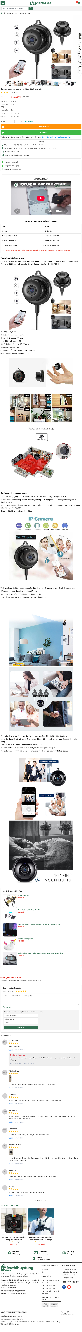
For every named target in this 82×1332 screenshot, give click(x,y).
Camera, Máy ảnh (25, 13)
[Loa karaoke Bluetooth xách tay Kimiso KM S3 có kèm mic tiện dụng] (10, 958)
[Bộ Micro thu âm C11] (10, 901)
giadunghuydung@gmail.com (19, 155)
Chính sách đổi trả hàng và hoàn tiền (50, 1292)
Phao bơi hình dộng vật (25, 939)
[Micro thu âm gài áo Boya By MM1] (10, 915)
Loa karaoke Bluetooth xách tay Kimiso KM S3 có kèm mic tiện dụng (40, 953)
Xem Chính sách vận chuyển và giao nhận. (56, 137)
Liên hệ (44, 1272)
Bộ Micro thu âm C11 (24, 895)
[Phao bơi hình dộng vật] (10, 944)
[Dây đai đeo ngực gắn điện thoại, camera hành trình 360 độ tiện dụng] (41, 1221)
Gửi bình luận (21, 1027)
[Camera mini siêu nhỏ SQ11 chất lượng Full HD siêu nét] (14, 1221)
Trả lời (10, 1050)
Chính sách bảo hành (49, 1285)
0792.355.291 (15, 152)
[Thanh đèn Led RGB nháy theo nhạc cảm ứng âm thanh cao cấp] (10, 930)
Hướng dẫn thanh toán (69, 1272)
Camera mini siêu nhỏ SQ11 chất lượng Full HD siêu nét (14, 1238)
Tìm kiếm (31, 8)
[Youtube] (69, 1287)
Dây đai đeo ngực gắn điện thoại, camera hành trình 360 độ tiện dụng (41, 1238)
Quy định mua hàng (68, 1275)
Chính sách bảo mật (48, 1288)
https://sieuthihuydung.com (16, 1293)
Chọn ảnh (8, 1007)
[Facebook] (64, 1287)
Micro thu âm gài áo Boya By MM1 (29, 910)
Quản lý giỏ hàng (67, 1277)
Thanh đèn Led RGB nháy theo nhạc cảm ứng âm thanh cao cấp (39, 924)
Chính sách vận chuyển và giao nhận (50, 1282)
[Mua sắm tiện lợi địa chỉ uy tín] (40, 3)
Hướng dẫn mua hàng (69, 1269)
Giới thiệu (45, 1269)
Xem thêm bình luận (40, 1201)
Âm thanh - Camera (10, 13)
